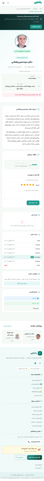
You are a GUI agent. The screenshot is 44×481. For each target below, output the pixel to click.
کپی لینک (35, 308)
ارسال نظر (32, 203)
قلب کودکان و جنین (22, 58)
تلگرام (34, 298)
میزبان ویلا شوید (37, 426)
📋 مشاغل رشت (37, 388)
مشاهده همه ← (6, 326)
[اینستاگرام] (40, 363)
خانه (40, 9)
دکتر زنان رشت (38, 411)
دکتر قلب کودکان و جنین (23, 9)
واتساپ (34, 303)
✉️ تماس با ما (20, 457)
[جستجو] (8, 3)
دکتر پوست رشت (37, 414)
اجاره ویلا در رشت (37, 418)
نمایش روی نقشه (22, 283)
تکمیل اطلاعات (36, 27)
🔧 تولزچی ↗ (38, 468)
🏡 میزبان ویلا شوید (34, 457)
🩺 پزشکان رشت (37, 380)
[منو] (3, 3)
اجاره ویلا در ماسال (36, 422)
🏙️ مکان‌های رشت (36, 384)
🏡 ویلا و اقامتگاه (37, 392)
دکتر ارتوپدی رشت (36, 407)
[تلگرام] (35, 363)
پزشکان (35, 9)
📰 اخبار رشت (38, 395)
